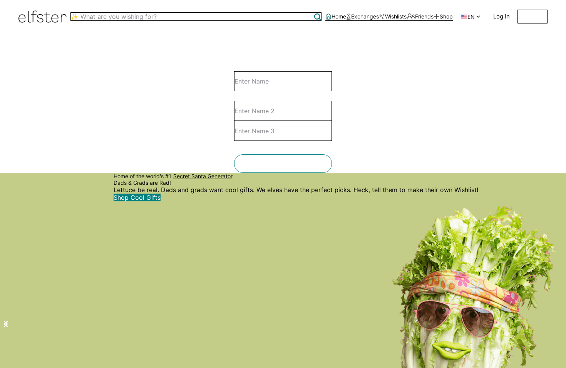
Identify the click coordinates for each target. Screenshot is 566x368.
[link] (335, 17)
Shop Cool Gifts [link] (137, 197)
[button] (317, 16)
